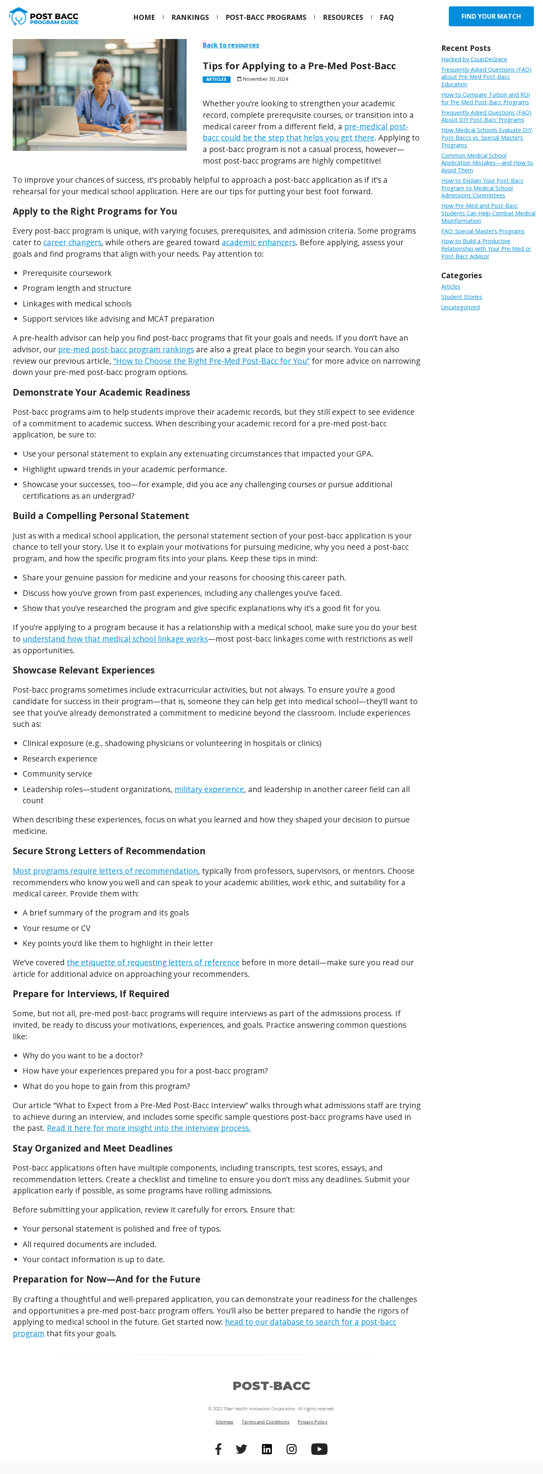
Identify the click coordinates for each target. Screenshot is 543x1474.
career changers (72, 242)
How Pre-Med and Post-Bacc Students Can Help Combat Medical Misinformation (488, 213)
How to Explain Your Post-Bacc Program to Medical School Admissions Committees (482, 188)
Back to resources (231, 45)
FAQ (387, 17)
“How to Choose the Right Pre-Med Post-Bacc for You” (211, 360)
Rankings (190, 17)
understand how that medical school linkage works (115, 638)
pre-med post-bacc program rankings (126, 349)
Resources (343, 17)
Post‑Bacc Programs (265, 17)
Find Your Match (491, 16)
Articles (450, 286)
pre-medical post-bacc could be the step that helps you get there (306, 132)
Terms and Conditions (265, 1422)
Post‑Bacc (271, 1385)
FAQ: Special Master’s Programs (483, 231)
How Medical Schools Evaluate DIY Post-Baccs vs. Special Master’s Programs (486, 137)
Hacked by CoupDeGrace (474, 59)
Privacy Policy (313, 1422)
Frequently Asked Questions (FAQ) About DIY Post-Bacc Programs (486, 116)
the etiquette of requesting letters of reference (153, 962)
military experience (209, 789)
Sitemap (224, 1422)
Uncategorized (460, 307)
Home (144, 17)
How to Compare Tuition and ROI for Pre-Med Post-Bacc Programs (485, 98)
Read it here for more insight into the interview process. (149, 1128)
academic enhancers (259, 242)
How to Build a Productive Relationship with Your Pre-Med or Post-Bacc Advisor (486, 248)
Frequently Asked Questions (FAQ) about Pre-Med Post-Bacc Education (486, 77)
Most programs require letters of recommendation (105, 870)
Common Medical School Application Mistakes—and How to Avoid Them (487, 163)
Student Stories (461, 297)
